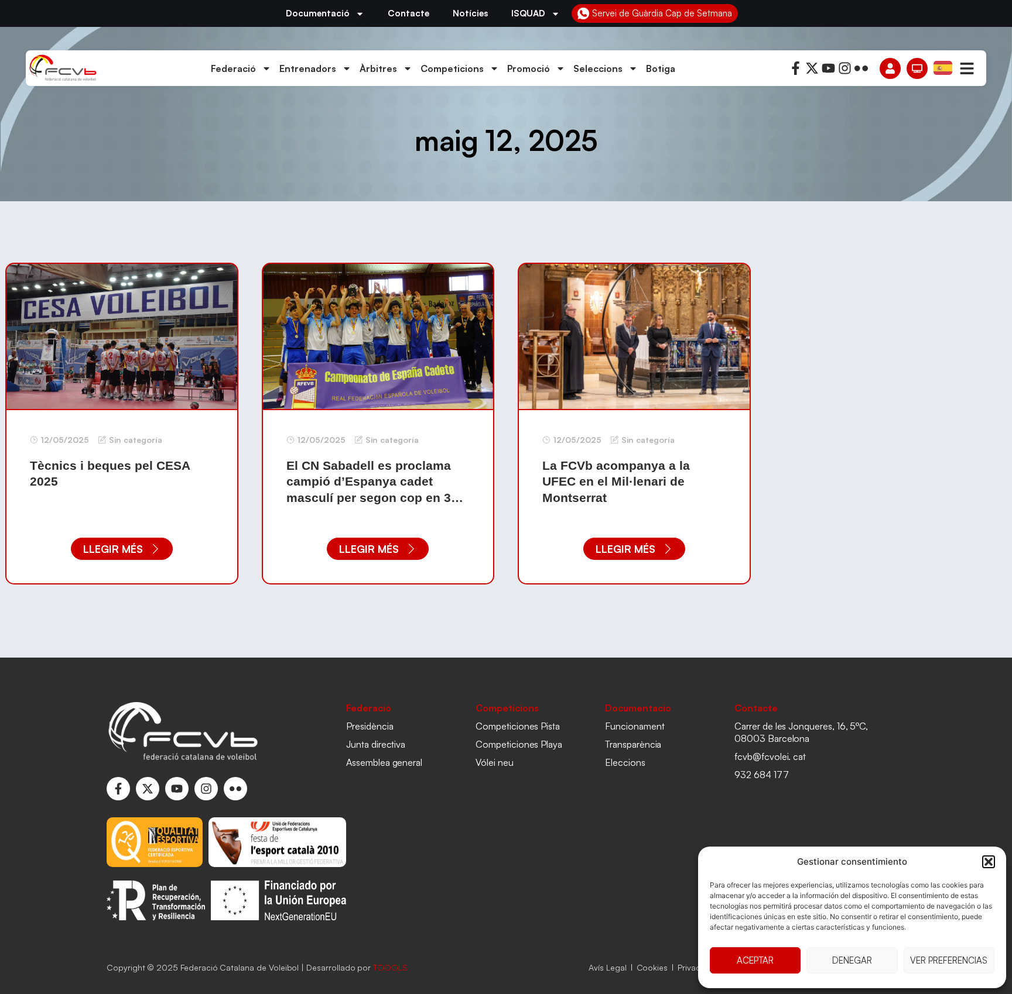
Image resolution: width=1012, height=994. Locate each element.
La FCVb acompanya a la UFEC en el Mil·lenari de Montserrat (616, 481)
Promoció (528, 68)
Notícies (470, 13)
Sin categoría (135, 440)
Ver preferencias (948, 960)
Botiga (660, 68)
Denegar (852, 960)
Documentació (318, 13)
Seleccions (598, 68)
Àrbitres (378, 68)
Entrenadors (307, 68)
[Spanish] (943, 67)
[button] (988, 862)
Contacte (408, 13)
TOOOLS (390, 967)
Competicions (452, 68)
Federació (233, 68)
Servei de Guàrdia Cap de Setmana (662, 13)
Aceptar (755, 960)
